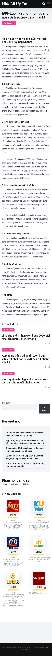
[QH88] (13, 548)
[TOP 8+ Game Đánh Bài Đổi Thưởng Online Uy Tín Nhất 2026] (14, 3)
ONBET (39, 552)
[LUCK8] (13, 584)
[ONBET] (39, 548)
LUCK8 (13, 587)
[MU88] (13, 511)
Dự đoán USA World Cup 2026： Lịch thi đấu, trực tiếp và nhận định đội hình (24, 457)
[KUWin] (39, 511)
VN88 (39, 587)
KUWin (39, 515)
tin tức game (8, 23)
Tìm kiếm (6, 403)
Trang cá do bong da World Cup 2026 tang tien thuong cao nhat (25, 465)
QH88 (13, 552)
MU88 (13, 515)
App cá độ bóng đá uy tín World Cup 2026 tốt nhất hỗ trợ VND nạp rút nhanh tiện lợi (25, 359)
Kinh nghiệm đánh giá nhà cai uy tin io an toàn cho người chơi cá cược (25, 381)
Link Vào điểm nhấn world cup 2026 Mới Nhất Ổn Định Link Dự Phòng (26, 337)
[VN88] (39, 584)
